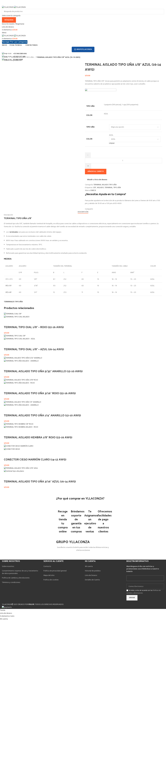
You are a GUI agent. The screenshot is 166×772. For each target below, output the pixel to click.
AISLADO (100, 187)
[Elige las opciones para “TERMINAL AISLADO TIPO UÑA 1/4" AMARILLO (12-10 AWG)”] (7, 410)
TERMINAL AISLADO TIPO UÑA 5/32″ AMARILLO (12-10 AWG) (43, 371)
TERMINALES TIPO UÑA (13, 301)
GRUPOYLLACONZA (84, 49)
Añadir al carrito (96, 171)
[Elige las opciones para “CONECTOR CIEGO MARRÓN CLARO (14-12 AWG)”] (7, 454)
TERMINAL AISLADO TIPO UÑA (22, 57)
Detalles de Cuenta (92, 579)
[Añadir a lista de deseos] (14, 321)
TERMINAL (109, 187)
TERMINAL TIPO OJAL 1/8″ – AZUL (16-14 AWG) (34, 349)
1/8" (94, 187)
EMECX (93, 190)
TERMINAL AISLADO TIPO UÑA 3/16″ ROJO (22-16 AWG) (40, 393)
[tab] (83, 212)
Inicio (6, 57)
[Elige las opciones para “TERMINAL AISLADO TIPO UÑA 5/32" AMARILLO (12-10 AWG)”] (7, 366)
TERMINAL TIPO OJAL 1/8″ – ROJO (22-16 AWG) (34, 327)
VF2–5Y (8, 285)
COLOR (89, 139)
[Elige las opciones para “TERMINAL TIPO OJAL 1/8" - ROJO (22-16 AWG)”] (7, 321)
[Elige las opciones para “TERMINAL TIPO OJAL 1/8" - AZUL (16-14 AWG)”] (7, 344)
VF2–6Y (8, 292)
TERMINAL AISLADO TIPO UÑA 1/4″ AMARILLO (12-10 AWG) (42, 415)
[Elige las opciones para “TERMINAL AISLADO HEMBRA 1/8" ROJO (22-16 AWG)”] (7, 432)
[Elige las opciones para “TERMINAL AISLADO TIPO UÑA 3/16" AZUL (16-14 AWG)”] (7, 476)
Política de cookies (50, 579)
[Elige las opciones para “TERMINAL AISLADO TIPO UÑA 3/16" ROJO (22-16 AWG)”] (7, 388)
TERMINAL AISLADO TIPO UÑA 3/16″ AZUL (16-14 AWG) (40, 481)
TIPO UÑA (90, 127)
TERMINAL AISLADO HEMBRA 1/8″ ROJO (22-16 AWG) (38, 437)
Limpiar (112, 143)
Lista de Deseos (91, 575)
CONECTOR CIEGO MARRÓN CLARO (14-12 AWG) (35, 459)
